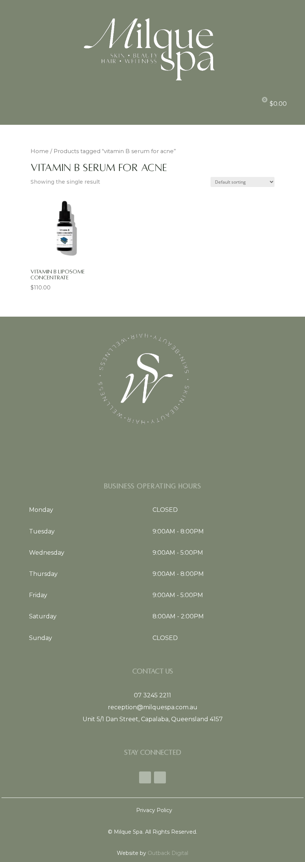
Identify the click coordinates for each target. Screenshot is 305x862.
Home (39, 151)
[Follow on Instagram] (160, 777)
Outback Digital (167, 853)
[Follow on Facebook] (145, 777)
